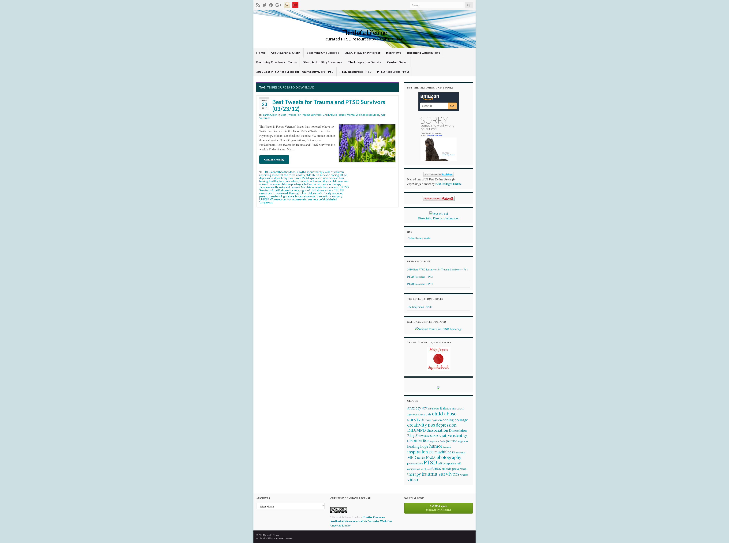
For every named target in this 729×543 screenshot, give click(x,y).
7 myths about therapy (310, 172)
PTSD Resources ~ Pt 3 (393, 71)
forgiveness (434, 441)
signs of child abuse (312, 190)
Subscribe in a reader (419, 238)
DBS (431, 425)
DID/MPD (416, 430)
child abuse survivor (318, 175)
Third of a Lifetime (364, 32)
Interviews (393, 52)
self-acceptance (447, 463)
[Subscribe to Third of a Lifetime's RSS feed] (258, 4)
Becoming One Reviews (423, 52)
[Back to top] (720, 534)
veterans (464, 474)
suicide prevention (454, 468)
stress (329, 190)
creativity (417, 424)
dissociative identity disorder (437, 437)
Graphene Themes (282, 538)
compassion (434, 420)
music (421, 457)
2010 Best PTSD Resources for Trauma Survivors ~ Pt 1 (295, 71)
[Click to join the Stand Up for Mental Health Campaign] (438, 213)
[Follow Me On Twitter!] (264, 4)
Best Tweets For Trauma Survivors (301, 114)
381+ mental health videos (279, 172)
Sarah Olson (270, 114)
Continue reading (274, 159)
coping (335, 175)
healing (263, 181)
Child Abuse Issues (334, 114)
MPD (411, 457)
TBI (336, 190)
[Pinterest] (271, 4)
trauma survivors (305, 196)
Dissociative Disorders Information (438, 218)
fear (341, 178)
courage (461, 419)
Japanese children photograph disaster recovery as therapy (305, 184)
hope (303, 181)
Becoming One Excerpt (322, 52)
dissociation (437, 430)
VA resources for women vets (288, 199)
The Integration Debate (364, 62)
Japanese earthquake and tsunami (279, 187)
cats (428, 414)
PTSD (345, 187)
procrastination (415, 463)
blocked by (438, 508)
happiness (463, 441)
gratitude (451, 441)
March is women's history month (320, 187)
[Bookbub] (295, 4)
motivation (460, 452)
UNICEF (264, 199)
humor (435, 445)
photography (448, 457)
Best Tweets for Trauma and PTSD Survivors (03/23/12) (328, 105)
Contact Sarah (397, 62)
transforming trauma (281, 196)
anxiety (300, 175)
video (412, 479)
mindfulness (444, 451)
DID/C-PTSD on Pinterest (362, 52)
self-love (425, 469)
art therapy (433, 408)
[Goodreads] (287, 4)
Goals (442, 441)
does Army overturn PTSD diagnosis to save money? (306, 178)
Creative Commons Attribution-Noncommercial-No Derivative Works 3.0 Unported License (361, 521)
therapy (293, 193)
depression (266, 178)
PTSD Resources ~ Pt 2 (355, 71)
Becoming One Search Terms (276, 62)
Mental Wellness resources (363, 114)
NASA (431, 457)
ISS (431, 452)
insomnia (447, 446)
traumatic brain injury (329, 196)
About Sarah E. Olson (286, 52)
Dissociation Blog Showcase (322, 62)
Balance (445, 408)
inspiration (417, 451)
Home (260, 52)
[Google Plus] (278, 4)
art (425, 407)
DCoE (343, 175)
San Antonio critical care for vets (279, 190)
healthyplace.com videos (283, 181)
